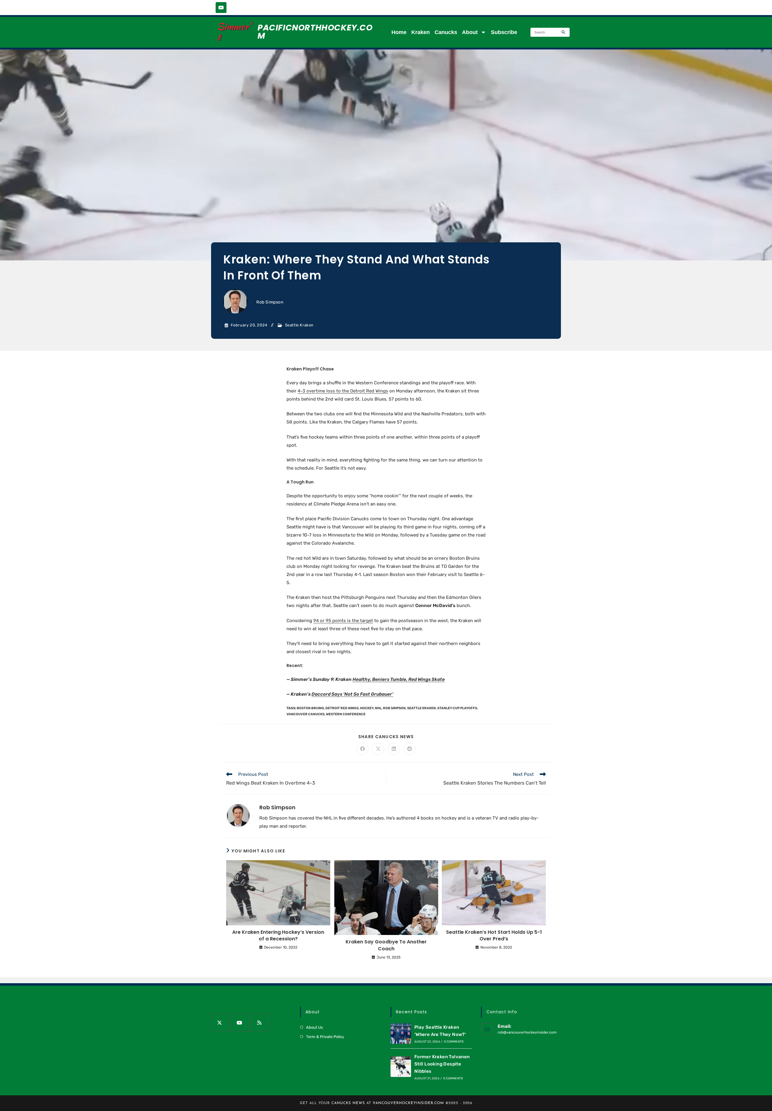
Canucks (446, 32)
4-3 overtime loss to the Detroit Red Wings (343, 391)
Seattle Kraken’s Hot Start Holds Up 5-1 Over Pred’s (494, 935)
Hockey (366, 708)
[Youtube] (221, 7)
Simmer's (234, 31)
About (470, 32)
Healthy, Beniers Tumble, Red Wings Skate (399, 679)
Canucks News (348, 1103)
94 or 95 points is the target (343, 620)
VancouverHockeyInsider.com (408, 1103)
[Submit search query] (564, 32)
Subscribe (504, 32)
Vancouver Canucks (305, 714)
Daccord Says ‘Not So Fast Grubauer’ (352, 694)
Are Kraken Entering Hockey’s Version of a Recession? (278, 935)
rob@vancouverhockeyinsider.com (527, 1032)
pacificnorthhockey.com (315, 31)
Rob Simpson (269, 302)
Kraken (420, 32)
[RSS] (259, 1023)
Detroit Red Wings (342, 708)
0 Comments (454, 1041)
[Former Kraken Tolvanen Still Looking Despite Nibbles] (401, 1066)
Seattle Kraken (299, 325)
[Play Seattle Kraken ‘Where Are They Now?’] (401, 1033)
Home (399, 32)
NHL (378, 708)
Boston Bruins (310, 708)
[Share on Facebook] (362, 749)
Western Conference (345, 714)
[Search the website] (550, 32)
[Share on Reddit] (409, 749)
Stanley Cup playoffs (457, 708)
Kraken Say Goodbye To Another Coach (386, 945)
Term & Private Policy (325, 1036)
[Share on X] (378, 749)
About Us (314, 1027)
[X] (219, 1023)
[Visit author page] (238, 815)
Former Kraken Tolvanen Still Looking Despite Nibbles (442, 1064)
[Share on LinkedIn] (394, 749)
